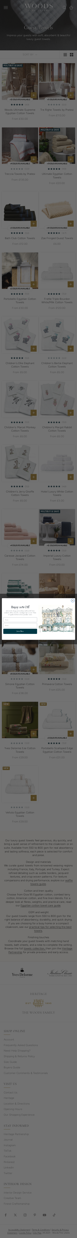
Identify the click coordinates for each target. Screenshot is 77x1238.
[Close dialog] (72, 600)
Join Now (20, 631)
